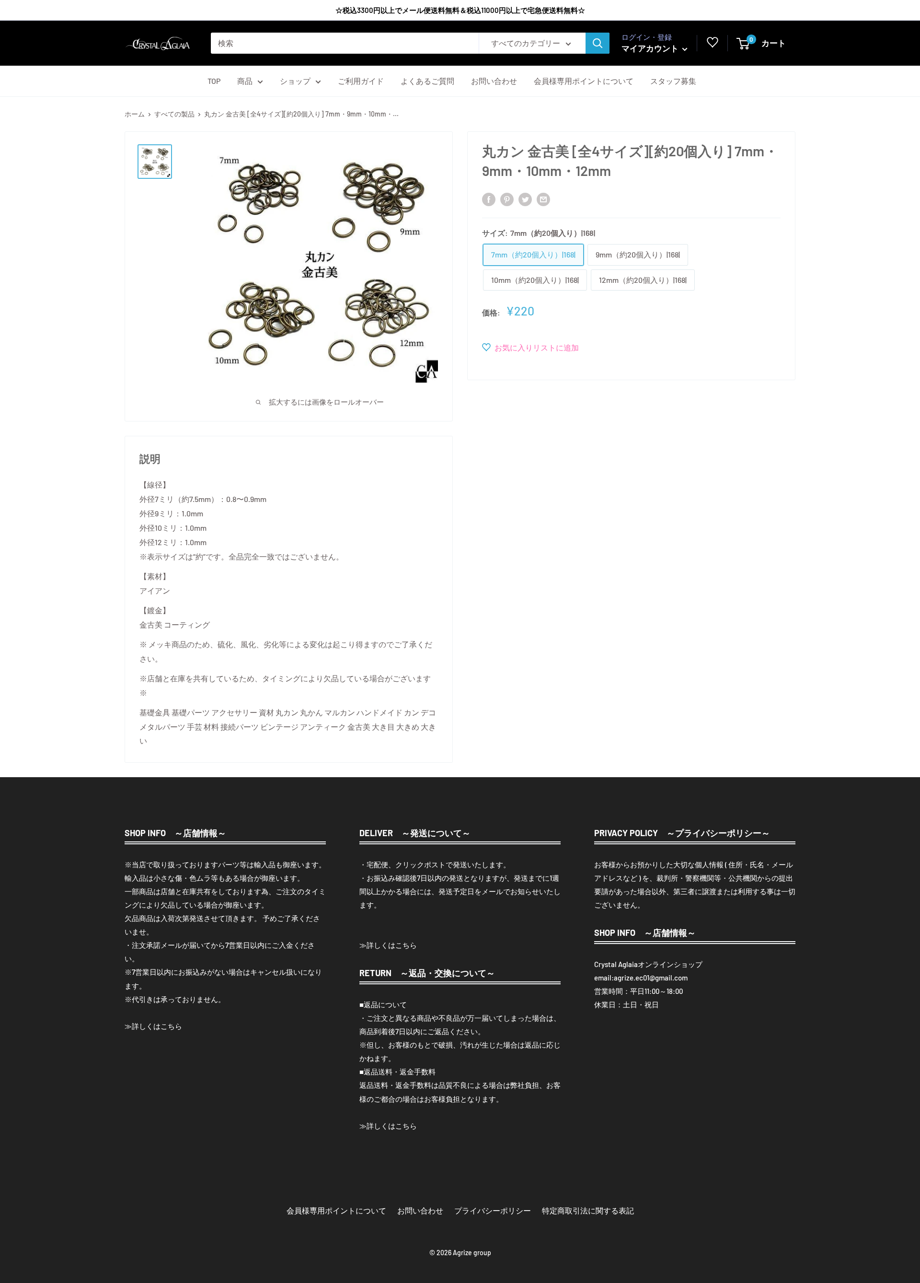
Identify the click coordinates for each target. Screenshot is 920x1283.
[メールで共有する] (543, 198)
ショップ (295, 80)
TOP (213, 80)
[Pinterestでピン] (507, 198)
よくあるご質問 (427, 80)
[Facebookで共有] (488, 198)
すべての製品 (174, 114)
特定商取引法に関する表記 (588, 1210)
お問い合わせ (494, 80)
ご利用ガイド (361, 80)
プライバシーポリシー (492, 1210)
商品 (245, 80)
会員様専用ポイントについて (583, 80)
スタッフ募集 (673, 80)
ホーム (135, 114)
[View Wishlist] (712, 44)
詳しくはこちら (157, 1026)
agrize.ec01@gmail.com (651, 977)
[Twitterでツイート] (525, 198)
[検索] (598, 43)
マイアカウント (650, 48)
